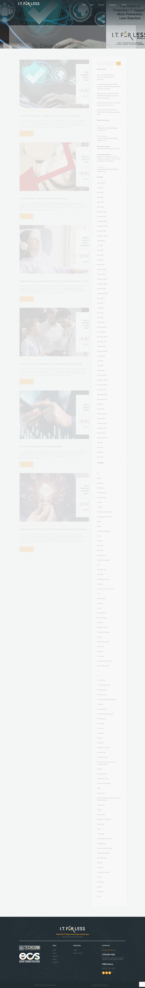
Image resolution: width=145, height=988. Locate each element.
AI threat (100, 505)
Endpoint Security (102, 627)
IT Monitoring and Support (105, 714)
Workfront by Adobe (103, 874)
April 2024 (100, 313)
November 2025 (102, 221)
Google (99, 636)
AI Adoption (101, 486)
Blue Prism (100, 549)
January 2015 (101, 416)
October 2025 (101, 226)
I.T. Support (101, 656)
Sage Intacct (101, 806)
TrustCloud (100, 835)
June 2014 (100, 445)
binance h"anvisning (103, 141)
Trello (99, 830)
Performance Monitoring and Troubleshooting (106, 764)
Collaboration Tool (103, 578)
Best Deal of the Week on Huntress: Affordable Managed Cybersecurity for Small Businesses (108, 89)
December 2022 (102, 377)
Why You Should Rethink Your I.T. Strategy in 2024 (41, 442)
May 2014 (100, 450)
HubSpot (100, 651)
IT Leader (100, 704)
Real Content (101, 794)
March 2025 (101, 260)
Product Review (102, 775)
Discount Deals (102, 617)
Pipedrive (100, 770)
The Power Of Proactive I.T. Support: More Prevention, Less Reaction (49, 108)
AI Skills (99, 500)
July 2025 (100, 241)
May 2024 (100, 309)
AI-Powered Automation (105, 515)
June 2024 (100, 304)
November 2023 (102, 338)
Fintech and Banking (103, 631)
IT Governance (102, 695)
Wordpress (100, 869)
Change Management (104, 559)
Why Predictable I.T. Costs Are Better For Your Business (43, 191)
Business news (101, 554)
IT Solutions (101, 734)
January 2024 (101, 328)
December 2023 (102, 333)
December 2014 (102, 420)
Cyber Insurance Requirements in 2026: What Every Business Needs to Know (108, 106)
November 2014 (102, 425)
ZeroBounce (101, 894)
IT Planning (100, 724)
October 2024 (101, 284)
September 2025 (102, 231)
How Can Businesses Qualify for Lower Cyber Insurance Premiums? (106, 71)
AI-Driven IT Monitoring (104, 510)
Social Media (101, 816)
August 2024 (101, 294)
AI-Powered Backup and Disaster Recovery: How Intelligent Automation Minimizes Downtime (109, 80)
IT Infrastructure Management (106, 700)
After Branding (103, 985)
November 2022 (102, 382)
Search (119, 57)
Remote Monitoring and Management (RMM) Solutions (109, 800)
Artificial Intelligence (103, 529)
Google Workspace (103, 641)
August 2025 (101, 236)
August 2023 (101, 352)
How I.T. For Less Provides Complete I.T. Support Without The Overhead (51, 358)
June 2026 (100, 187)
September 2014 (102, 435)
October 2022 (101, 386)
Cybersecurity (101, 598)
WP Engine (100, 884)
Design (99, 607)
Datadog (100, 602)
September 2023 (102, 348)
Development (101, 612)
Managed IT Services (103, 748)
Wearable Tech (102, 860)
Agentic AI (100, 481)
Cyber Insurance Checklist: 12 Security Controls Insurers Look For (109, 98)
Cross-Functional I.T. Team (105, 588)
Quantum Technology (104, 784)
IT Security (100, 729)
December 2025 (102, 216)
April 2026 (100, 197)
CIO (98, 563)
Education (100, 622)
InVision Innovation (103, 666)
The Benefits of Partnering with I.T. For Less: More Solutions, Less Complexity (53, 525)
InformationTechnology (104, 661)
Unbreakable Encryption (104, 840)
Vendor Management (104, 855)
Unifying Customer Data (105, 850)
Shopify (99, 811)
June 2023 (100, 362)
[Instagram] (106, 973)
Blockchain (100, 544)
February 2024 (102, 323)
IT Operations (101, 719)
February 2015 (101, 411)
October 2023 (101, 343)
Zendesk (99, 889)
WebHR (99, 865)
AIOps (99, 520)
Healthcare (100, 646)
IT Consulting (101, 680)
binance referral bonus (104, 149)
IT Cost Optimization (103, 685)
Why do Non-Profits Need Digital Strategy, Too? (107, 123)
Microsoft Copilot (102, 758)
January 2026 (101, 211)
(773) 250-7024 (108, 954)
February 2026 (102, 207)
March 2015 (100, 406)
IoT (98, 670)
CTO (98, 593)
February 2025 (102, 265)
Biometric (100, 539)
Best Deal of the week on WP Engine (108, 143)
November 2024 (102, 280)
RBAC (99, 789)
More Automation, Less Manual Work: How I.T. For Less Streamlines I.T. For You (54, 275)
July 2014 (100, 440)
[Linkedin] (109, 973)
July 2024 (100, 299)
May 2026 (100, 192)
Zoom (99, 899)
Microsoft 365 (101, 753)
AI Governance (102, 495)
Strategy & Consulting (104, 821)
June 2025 (100, 245)
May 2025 (100, 250)
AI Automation (101, 491)
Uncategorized (102, 845)
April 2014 (100, 454)
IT (98, 675)
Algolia (99, 525)
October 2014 (101, 430)
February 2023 (102, 372)
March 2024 (101, 318)
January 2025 (101, 270)
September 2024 (102, 289)
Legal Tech (100, 743)
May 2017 (100, 401)
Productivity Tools (103, 780)
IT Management (102, 709)
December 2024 (102, 275)
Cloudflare (100, 573)
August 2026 (101, 177)
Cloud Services (102, 568)
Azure (99, 534)
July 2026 (100, 182)
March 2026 (101, 202)
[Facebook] (103, 973)
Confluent (100, 583)
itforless (99, 738)
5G (98, 471)
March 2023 (101, 367)
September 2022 (102, 391)
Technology (101, 826)
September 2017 (102, 396)
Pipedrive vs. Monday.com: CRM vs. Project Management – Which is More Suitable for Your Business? (109, 153)
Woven (99, 879)
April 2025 (100, 255)
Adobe (99, 476)
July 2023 (100, 357)
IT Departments (102, 690)
